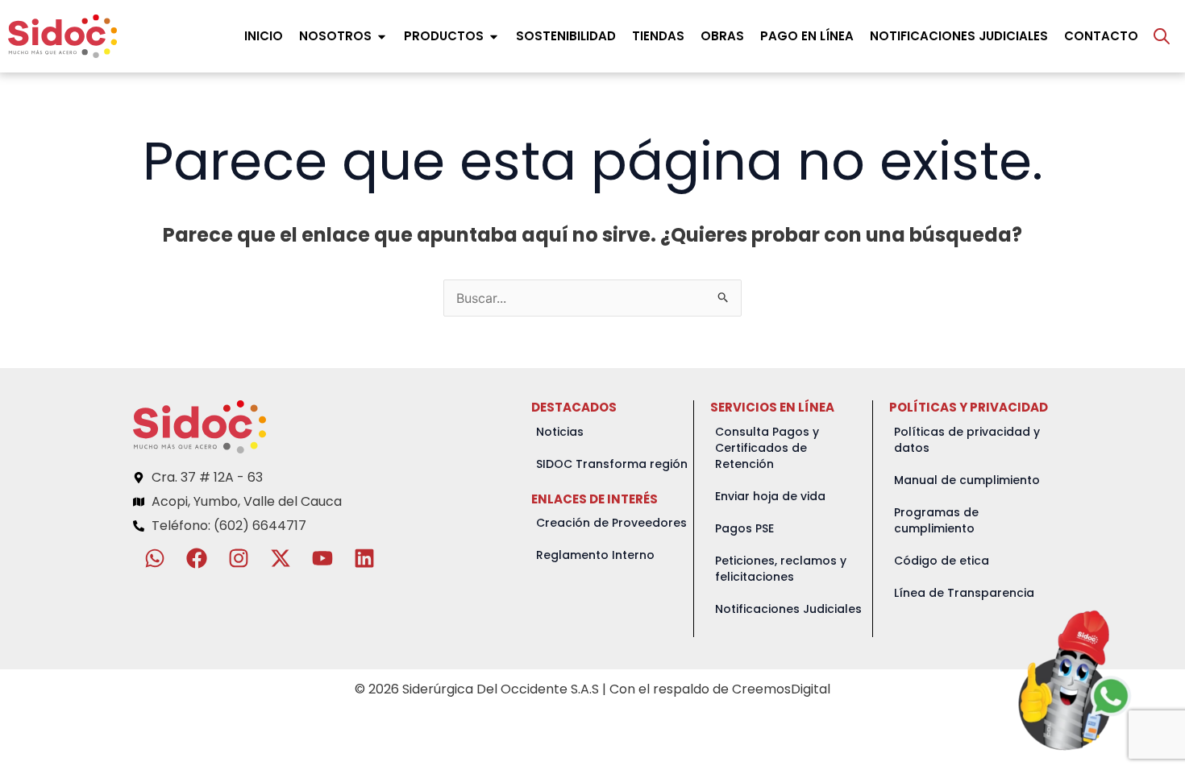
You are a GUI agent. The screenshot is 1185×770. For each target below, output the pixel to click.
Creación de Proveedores (611, 523)
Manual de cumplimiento (967, 480)
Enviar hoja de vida (770, 496)
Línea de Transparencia (964, 593)
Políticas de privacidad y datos (967, 440)
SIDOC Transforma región (612, 464)
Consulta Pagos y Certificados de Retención (767, 448)
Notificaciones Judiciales (788, 609)
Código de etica (941, 561)
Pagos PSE (744, 528)
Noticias (560, 432)
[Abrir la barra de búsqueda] (1162, 36)
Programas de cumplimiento (936, 520)
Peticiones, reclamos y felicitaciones (780, 569)
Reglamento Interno (595, 555)
